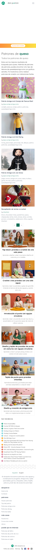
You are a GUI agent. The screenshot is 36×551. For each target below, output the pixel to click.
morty (3, 143)
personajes (9, 143)
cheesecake (5, 217)
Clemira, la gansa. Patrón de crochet (14, 428)
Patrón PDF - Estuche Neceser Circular (14, 447)
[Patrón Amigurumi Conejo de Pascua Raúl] (18, 88)
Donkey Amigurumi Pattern (11, 431)
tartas (12, 217)
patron (19, 107)
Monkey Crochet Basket (10, 433)
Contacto (4, 494)
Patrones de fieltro (7, 531)
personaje (17, 143)
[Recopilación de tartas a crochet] (18, 196)
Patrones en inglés (7, 539)
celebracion (19, 219)
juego (3, 178)
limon (3, 215)
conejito (3, 107)
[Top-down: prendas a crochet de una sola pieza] (18, 239)
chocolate (9, 215)
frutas (14, 215)
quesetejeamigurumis (8, 109)
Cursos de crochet (18, 46)
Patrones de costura (8, 536)
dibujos (26, 143)
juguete (30, 219)
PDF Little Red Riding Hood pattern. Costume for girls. (19, 449)
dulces (20, 217)
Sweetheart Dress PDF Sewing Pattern (14, 452)
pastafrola (20, 215)
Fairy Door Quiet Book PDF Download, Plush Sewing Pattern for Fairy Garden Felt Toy (18, 441)
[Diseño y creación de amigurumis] (18, 397)
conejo (14, 107)
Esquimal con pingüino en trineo (13, 454)
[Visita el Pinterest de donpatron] (28, 549)
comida (29, 217)
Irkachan (6, 212)
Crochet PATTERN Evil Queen (12, 426)
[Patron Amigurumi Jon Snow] (18, 159)
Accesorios (4, 518)
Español (15, 473)
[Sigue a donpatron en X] (22, 549)
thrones (8, 180)
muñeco (28, 178)
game (3, 180)
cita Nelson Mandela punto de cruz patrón (15, 461)
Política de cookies (9, 549)
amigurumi (13, 178)
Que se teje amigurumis (11, 104)
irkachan (4, 221)
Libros (3, 524)
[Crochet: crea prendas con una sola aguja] (18, 269)
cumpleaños (11, 219)
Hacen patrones (6, 501)
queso (27, 215)
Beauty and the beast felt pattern (13, 444)
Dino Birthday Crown (9, 438)
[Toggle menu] (33, 3)
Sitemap (17, 549)
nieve (23, 178)
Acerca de (4, 491)
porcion (3, 219)
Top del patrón (6, 503)
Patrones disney (6, 509)
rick (22, 143)
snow (19, 178)
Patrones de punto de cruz (9, 534)
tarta (15, 217)
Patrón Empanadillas (9, 423)
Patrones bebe (6, 512)
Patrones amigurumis (8, 506)
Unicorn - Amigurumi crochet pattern (14, 436)
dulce (24, 217)
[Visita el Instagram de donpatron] (31, 549)
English (21, 473)
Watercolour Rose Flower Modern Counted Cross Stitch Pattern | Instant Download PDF (17, 457)
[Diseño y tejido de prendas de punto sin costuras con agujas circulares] (18, 335)
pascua (9, 107)
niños (25, 219)
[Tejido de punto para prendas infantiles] (18, 366)
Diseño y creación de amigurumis (18, 408)
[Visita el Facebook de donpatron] (25, 549)
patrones (25, 107)
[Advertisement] (18, 25)
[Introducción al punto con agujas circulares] (18, 302)
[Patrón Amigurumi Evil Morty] (18, 123)
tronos (8, 178)
